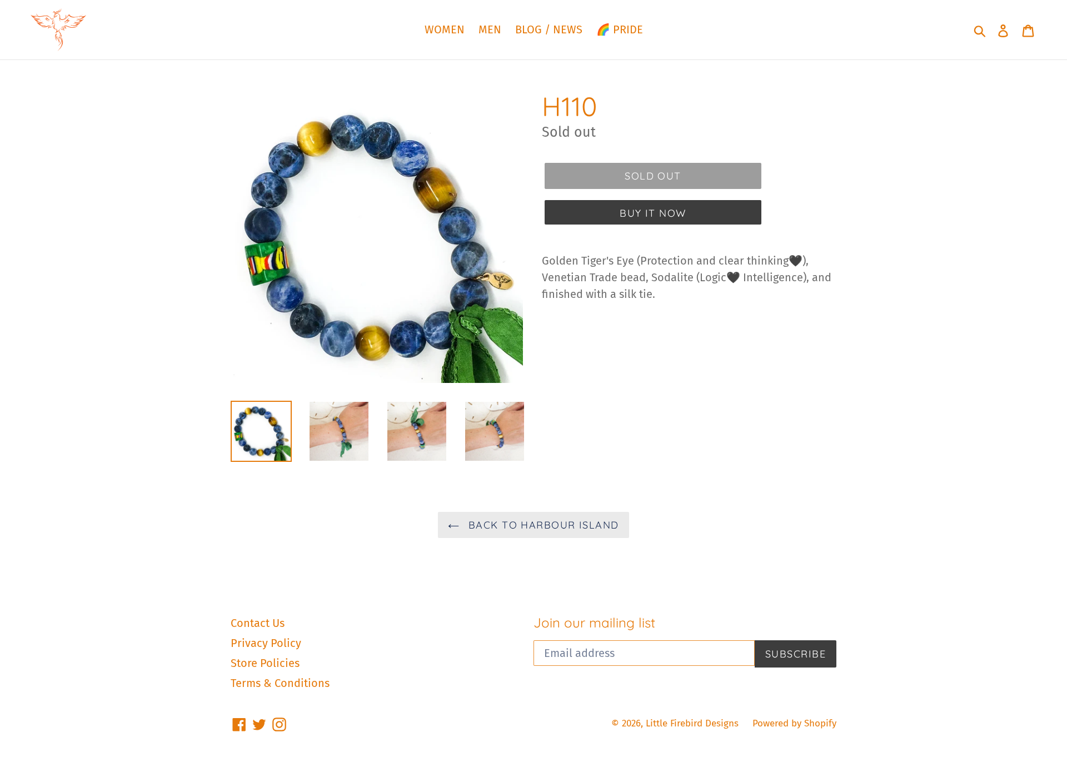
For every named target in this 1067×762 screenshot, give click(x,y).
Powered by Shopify (794, 723)
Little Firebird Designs (692, 723)
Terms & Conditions (280, 683)
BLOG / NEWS (548, 29)
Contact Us (258, 623)
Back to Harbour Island (542, 525)
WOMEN (445, 29)
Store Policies (265, 663)
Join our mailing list (594, 623)
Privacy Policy (266, 643)
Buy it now (653, 213)
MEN (489, 29)
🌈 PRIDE (619, 29)
